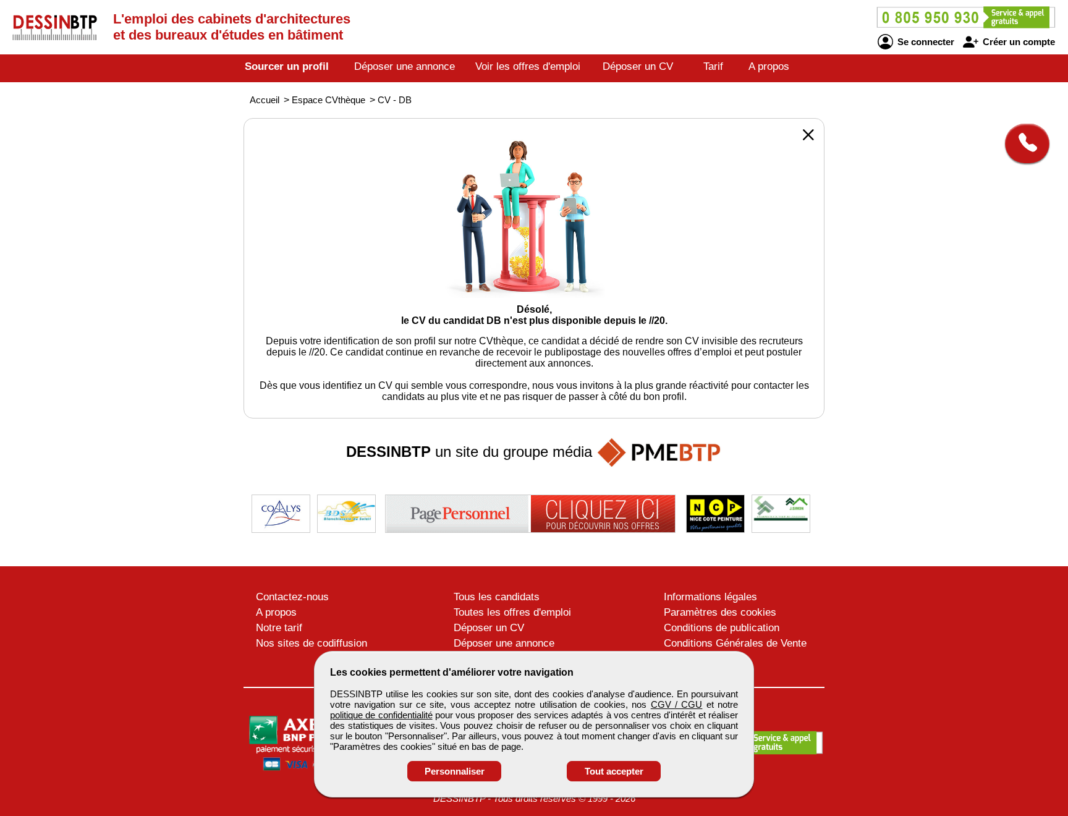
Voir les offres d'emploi (527, 66)
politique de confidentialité (381, 715)
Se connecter (924, 41)
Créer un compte (1017, 41)
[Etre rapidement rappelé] (1022, 143)
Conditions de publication (721, 628)
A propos (768, 66)
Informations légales (710, 597)
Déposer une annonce (404, 66)
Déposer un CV (638, 66)
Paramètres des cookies (720, 612)
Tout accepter (614, 771)
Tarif (713, 66)
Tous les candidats (497, 597)
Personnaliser (455, 771)
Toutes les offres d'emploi (512, 612)
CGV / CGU (677, 704)
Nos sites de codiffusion (311, 643)
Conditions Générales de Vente (735, 643)
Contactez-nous (292, 597)
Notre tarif (279, 628)
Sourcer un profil (287, 66)
